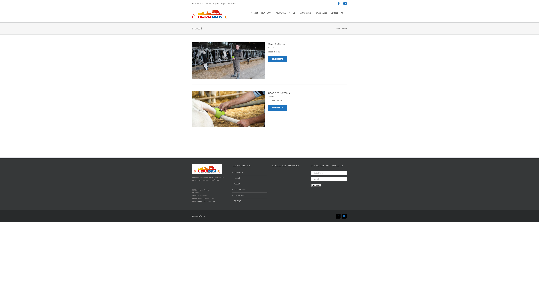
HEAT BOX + (238, 172)
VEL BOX (237, 184)
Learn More (277, 59)
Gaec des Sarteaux (279, 92)
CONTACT (237, 201)
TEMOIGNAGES (239, 195)
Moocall (271, 47)
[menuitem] (254, 13)
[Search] (342, 13)
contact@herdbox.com (226, 3)
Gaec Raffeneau (277, 44)
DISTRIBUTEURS (240, 189)
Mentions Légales (198, 216)
